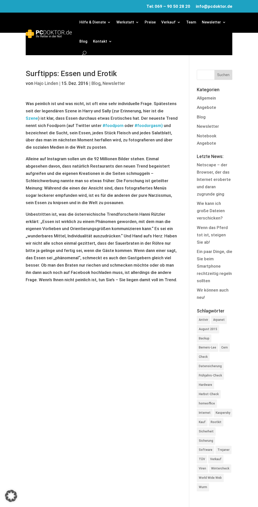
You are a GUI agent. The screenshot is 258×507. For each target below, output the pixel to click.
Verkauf (168, 22)
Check (203, 357)
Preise (150, 22)
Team (191, 22)
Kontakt (100, 41)
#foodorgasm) (149, 125)
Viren (202, 468)
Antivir (203, 320)
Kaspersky (223, 413)
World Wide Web (210, 478)
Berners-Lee (207, 347)
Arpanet (219, 320)
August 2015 (208, 329)
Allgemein (206, 98)
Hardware (205, 385)
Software (205, 450)
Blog (83, 41)
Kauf (202, 422)
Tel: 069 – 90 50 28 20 (168, 7)
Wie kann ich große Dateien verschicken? (211, 210)
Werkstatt (125, 22)
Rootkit (216, 422)
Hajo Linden (46, 83)
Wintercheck (220, 468)
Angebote (206, 107)
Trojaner (223, 450)
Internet (205, 413)
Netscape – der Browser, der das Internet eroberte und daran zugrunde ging (214, 179)
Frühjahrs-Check (210, 375)
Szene (32, 118)
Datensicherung (210, 366)
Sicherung (206, 440)
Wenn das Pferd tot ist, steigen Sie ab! (212, 235)
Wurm (203, 487)
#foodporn (113, 125)
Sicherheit (206, 431)
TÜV (202, 459)
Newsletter (211, 22)
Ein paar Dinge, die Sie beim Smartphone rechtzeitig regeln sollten (214, 266)
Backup (204, 338)
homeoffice (207, 403)
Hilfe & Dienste (92, 22)
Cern (224, 347)
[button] (11, 496)
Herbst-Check (209, 394)
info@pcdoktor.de (214, 7)
